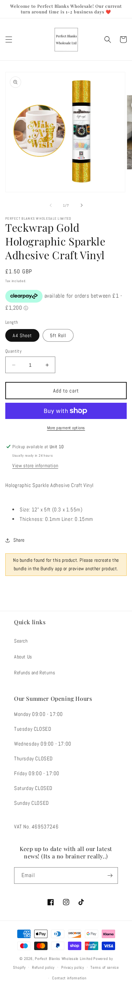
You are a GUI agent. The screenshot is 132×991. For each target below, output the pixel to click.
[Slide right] (81, 205)
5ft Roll (58, 335)
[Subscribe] (110, 875)
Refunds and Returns (34, 672)
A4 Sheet (22, 335)
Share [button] (19, 540)
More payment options (66, 428)
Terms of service (104, 967)
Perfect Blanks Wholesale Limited (63, 958)
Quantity (13, 351)
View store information (35, 465)
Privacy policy (72, 967)
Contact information (69, 977)
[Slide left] (50, 205)
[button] (9, 39)
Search (21, 641)
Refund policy (43, 967)
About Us (23, 656)
